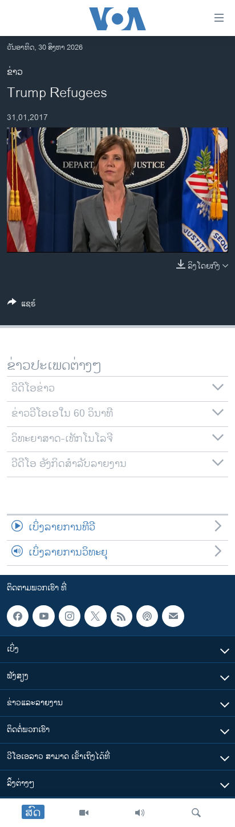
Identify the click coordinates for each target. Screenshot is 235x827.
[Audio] (140, 812)
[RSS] (121, 616)
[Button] (21, 305)
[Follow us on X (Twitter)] (95, 616)
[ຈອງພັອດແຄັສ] (173, 616)
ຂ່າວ (15, 72)
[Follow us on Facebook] (18, 616)
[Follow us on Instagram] (69, 616)
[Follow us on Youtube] (43, 616)
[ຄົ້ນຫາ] (196, 812)
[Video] (84, 812)
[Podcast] (147, 616)
